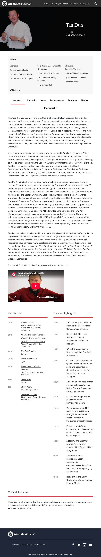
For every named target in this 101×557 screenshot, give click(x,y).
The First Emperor (28, 351)
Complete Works (72, 82)
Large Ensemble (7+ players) (22, 78)
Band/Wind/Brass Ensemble (21, 74)
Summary (18, 100)
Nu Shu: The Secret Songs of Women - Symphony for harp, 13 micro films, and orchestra (33, 338)
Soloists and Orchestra (19, 70)
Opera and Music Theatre (75, 77)
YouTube (90, 544)
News (43, 100)
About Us (15, 544)
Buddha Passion (27, 322)
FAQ (44, 544)
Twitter (78, 544)
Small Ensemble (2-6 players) (49, 73)
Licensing (82, 4)
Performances (67, 4)
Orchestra (14, 66)
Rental (75, 4)
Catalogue (57, 4)
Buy (88, 4)
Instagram (84, 544)
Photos (84, 100)
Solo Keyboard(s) (44, 85)
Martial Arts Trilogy (29, 394)
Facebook (73, 544)
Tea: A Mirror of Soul (29, 358)
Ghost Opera (26, 387)
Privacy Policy (26, 544)
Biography (32, 100)
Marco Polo (26, 379)
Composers (48, 4)
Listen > (16, 90)
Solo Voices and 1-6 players (76, 73)
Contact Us (37, 544)
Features (72, 100)
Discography (50, 108)
